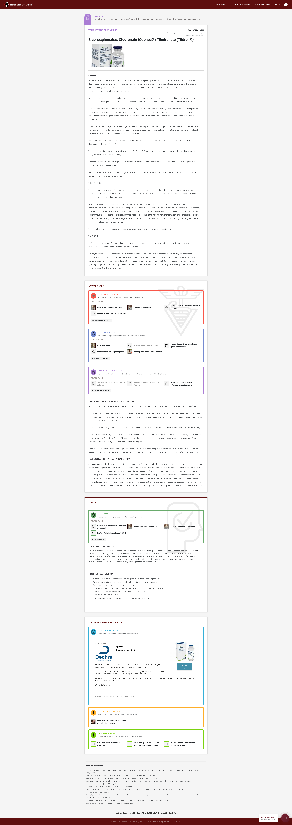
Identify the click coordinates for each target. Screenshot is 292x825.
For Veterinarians (262, 4)
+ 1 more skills (98, 540)
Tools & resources (242, 4)
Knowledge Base (222, 4)
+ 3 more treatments (100, 390)
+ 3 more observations (101, 320)
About (277, 4)
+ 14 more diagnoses (100, 358)
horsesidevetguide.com (161, 822)
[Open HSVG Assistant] (285, 818)
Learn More (184, 666)
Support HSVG (176, 822)
